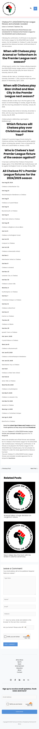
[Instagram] (11, 680)
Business (17, 27)
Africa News (19, 660)
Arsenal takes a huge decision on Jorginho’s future (17, 516)
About (19, 670)
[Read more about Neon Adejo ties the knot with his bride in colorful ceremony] (19, 537)
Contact (19, 672)
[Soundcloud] (24, 680)
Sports (19, 662)
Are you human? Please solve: (12, 627)
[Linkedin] (19, 680)
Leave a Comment (7, 27)
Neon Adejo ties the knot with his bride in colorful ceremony (17, 556)
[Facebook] (15, 680)
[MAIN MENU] (35, 8)
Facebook (32, 427)
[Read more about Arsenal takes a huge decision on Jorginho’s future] (19, 497)
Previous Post (6, 468)
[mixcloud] (28, 680)
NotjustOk (5, 436)
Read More (12, 458)
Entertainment (19, 666)
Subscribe (19, 711)
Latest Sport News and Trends (20, 425)
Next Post (34, 468)
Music (19, 664)
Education (20, 668)
